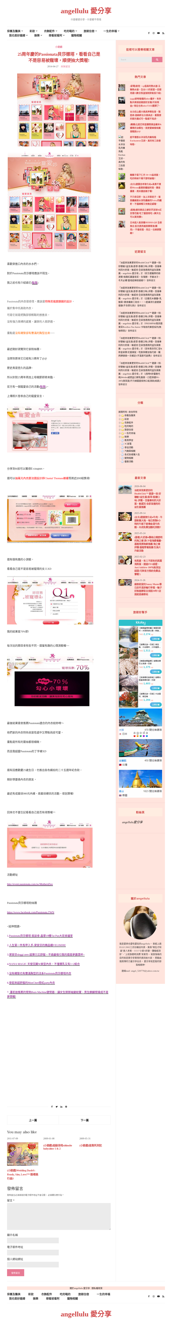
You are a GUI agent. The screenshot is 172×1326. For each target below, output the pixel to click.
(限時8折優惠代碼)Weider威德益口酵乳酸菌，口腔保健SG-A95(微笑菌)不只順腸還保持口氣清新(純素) (139, 377)
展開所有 (122, 412)
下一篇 (85, 1120)
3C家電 (128, 443)
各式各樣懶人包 (132, 454)
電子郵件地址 (15, 1247)
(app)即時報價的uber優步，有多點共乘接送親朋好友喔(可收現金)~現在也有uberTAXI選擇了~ (145, 102)
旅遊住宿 (89, 31)
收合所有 (133, 412)
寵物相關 (76, 35)
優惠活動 (128, 461)
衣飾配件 (49, 31)
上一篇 (33, 1120)
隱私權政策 (97, 1288)
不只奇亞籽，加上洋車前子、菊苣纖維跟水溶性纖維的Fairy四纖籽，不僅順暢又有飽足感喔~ (146, 200)
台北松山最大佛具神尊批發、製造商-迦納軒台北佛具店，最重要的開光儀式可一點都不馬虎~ (145, 115)
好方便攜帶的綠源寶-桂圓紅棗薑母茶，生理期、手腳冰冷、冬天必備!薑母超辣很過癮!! (139, 277)
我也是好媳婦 (17, 35)
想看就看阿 (55, 35)
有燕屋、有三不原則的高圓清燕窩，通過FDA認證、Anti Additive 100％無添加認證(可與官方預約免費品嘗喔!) (148, 567)
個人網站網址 (15, 1259)
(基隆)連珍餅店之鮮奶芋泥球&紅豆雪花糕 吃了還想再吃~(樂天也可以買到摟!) (146, 213)
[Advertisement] (59, 1067)
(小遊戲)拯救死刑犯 (90, 1145)
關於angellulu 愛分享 (80, 1288)
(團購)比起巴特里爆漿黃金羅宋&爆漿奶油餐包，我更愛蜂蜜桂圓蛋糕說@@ (146, 128)
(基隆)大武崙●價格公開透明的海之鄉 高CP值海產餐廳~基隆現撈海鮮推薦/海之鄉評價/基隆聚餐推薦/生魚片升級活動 (148, 544)
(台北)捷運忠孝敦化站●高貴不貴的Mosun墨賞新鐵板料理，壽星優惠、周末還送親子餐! (145, 187)
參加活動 (128, 447)
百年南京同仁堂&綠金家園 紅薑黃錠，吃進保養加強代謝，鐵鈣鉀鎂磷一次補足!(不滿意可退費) (140, 352)
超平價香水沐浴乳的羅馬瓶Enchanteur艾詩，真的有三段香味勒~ (145, 140)
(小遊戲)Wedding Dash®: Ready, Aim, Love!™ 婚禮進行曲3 (22, 1174)
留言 (10, 1200)
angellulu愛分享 (132, 822)
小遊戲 (58, 47)
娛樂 (37, 35)
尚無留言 (65, 66)
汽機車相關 (129, 451)
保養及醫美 (13, 31)
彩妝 (32, 31)
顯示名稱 (12, 1235)
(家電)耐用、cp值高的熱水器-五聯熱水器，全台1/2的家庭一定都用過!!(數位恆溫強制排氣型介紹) (145, 89)
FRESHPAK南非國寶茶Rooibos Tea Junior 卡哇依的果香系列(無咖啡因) (140, 327)
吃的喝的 (69, 31)
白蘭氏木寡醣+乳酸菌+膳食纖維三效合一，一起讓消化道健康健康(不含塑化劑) (140, 302)
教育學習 (128, 440)
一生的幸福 (110, 31)
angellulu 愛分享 (86, 11)
